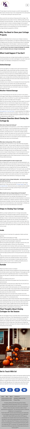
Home (2, 396)
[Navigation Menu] (27, 5)
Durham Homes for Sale (6, 400)
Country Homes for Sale (6, 398)
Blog (7, 396)
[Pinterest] (17, 390)
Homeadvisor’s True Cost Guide (7, 111)
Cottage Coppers (20, 184)
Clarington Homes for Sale (19, 398)
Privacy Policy (17, 400)
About (11, 396)
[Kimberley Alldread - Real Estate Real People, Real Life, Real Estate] (5, 5)
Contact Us (17, 396)
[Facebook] (3, 390)
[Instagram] (10, 390)
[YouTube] (24, 390)
